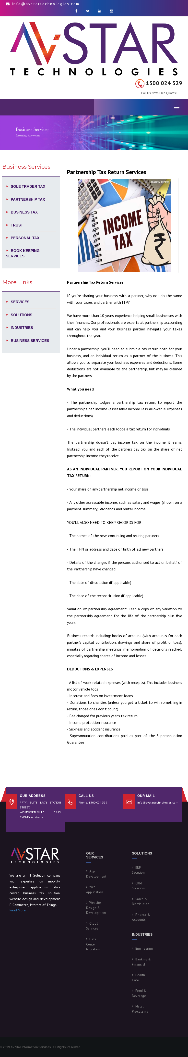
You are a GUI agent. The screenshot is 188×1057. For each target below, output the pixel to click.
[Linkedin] (99, 11)
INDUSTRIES (22, 328)
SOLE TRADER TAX (28, 186)
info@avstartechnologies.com (157, 802)
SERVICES (20, 302)
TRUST (17, 225)
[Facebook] (76, 11)
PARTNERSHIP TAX (28, 199)
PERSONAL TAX (25, 238)
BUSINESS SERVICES (30, 341)
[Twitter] (87, 11)
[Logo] (94, 48)
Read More (18, 910)
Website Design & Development (96, 908)
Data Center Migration (93, 944)
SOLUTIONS (21, 315)
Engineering (144, 948)
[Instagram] (111, 11)
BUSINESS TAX (24, 212)
